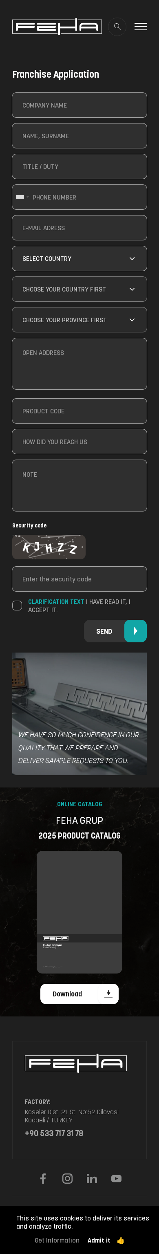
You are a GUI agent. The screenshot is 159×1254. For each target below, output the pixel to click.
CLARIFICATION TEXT (56, 601)
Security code (29, 525)
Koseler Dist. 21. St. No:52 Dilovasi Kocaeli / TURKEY (72, 1116)
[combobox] (22, 197)
